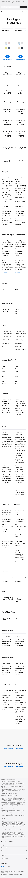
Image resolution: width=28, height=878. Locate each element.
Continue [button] (24, 7)
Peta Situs (3, 876)
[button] (10, 7)
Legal (21, 874)
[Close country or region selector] (26, 2)
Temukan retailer (4, 866)
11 (25, 333)
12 (12, 577)
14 (25, 234)
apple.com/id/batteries (13, 790)
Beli (7, 56)
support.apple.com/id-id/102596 (11, 836)
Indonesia (3, 869)
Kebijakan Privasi (4, 874)
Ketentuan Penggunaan (14, 874)
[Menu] (26, 11)
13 (10, 147)
